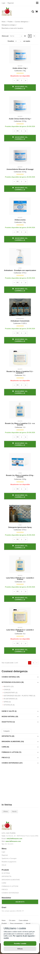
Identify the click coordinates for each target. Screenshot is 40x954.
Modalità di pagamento (9, 862)
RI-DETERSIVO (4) (10, 699)
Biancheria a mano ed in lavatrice (12, 28)
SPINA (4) (7, 702)
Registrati (11, 3)
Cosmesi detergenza (21, 21)
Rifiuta (20, 949)
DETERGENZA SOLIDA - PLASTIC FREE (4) (19, 696)
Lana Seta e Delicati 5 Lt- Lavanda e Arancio (20, 630)
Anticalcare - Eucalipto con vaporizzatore (20, 270)
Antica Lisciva (20, 219)
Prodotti (10, 21)
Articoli (4, 865)
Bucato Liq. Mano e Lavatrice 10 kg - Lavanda (20, 476)
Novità (14, 811)
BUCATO (20, 65)
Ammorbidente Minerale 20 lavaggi (20, 169)
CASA (20, 268)
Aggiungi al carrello (21, 87)
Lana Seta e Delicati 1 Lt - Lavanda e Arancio (20, 578)
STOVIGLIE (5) (9, 705)
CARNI (4, 883)
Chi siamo (12, 920)
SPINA (20, 473)
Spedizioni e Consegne (9, 858)
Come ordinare (23, 920)
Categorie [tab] (6, 731)
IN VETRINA (6, 873)
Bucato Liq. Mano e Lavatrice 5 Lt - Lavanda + (20, 372)
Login (3, 3)
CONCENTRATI (20, 318)
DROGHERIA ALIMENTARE (11, 880)
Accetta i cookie (20, 943)
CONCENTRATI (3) (10, 692)
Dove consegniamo (16, 923)
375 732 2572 (9, 844)
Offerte (5, 811)
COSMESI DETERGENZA (10, 893)
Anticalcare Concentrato (20, 321)
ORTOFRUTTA (6, 876)
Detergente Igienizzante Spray (20, 527)
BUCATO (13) (9, 686)
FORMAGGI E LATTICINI (10, 886)
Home (3, 21)
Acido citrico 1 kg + (20, 68)
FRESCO (5, 889)
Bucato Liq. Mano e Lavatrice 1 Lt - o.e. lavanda (20, 424)
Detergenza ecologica (9, 25)
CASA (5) (7, 689)
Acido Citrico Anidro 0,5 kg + (20, 118)
